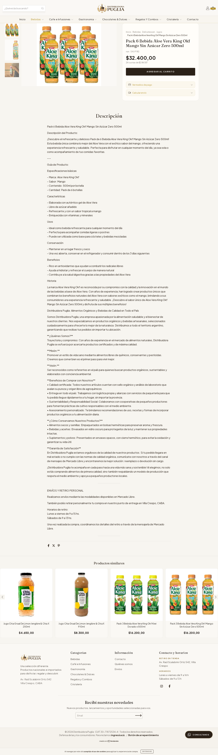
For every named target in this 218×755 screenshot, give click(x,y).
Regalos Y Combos (147, 19)
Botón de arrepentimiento (143, 735)
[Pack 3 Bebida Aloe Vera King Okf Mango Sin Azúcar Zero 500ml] (191, 595)
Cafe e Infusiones (60, 19)
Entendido (147, 751)
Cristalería (173, 19)
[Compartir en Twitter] (53, 545)
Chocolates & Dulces (115, 19)
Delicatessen (148, 32)
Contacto (193, 19)
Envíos (118, 669)
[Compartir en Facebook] (48, 545)
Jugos (159, 32)
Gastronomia (86, 19)
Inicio (22, 19)
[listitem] (161, 686)
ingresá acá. (118, 735)
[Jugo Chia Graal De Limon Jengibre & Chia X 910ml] (81, 595)
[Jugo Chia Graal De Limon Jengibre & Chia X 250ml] (26, 595)
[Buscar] (42, 8)
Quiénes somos (124, 663)
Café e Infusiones (81, 663)
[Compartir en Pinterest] (58, 545)
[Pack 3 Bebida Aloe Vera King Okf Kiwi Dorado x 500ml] (136, 595)
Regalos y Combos (81, 679)
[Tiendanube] (109, 741)
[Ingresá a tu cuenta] (207, 8)
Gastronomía (78, 669)
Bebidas (36, 19)
